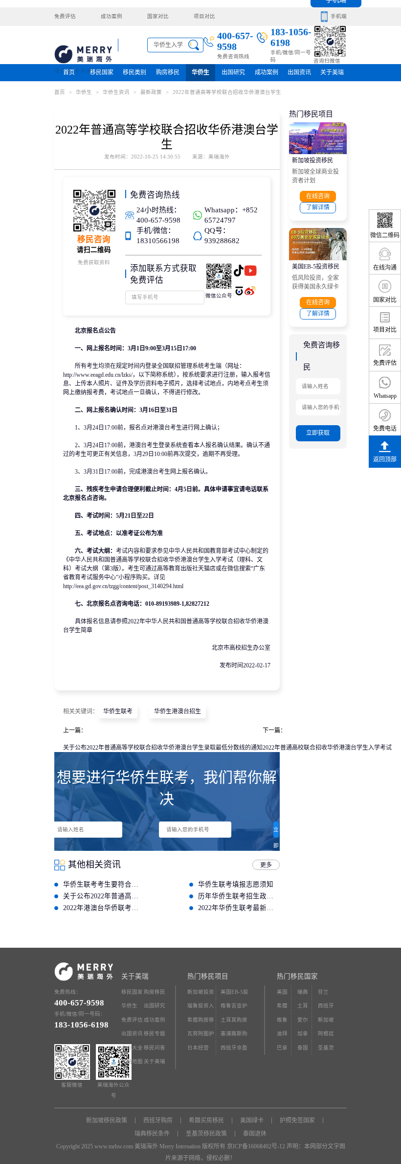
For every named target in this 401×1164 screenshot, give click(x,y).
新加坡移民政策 (106, 1120)
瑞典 (302, 992)
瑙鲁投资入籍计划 (200, 1008)
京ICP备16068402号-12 (256, 1146)
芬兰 (323, 992)
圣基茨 (326, 1047)
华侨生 (200, 72)
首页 (69, 72)
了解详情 (318, 207)
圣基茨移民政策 (206, 1133)
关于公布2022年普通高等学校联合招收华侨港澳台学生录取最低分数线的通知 (163, 747)
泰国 (302, 1047)
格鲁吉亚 (282, 1022)
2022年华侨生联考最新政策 (238, 908)
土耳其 (302, 1008)
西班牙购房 (158, 1120)
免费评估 (65, 16)
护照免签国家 (297, 1120)
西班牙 (326, 1005)
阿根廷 (326, 1033)
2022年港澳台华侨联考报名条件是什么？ (103, 908)
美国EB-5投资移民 (315, 266)
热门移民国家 (297, 976)
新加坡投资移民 (312, 160)
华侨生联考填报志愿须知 (235, 884)
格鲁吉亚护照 (234, 1008)
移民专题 (154, 1033)
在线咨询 (318, 196)
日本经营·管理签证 (199, 1050)
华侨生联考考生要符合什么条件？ (103, 884)
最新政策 (154, 92)
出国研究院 (233, 75)
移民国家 (101, 72)
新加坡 (326, 1020)
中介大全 (132, 1047)
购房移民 (167, 72)
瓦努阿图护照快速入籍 (200, 1036)
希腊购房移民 (200, 1022)
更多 (266, 865)
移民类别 (134, 72)
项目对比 (204, 16)
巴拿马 (282, 1050)
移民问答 (154, 1047)
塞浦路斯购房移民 (234, 1036)
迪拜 (282, 1033)
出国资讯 (132, 1033)
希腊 (282, 1005)
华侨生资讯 (116, 92)
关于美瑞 (332, 72)
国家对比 (158, 16)
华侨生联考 (118, 711)
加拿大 (302, 1036)
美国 (282, 992)
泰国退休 (255, 1133)
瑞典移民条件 (152, 1133)
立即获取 (276, 832)
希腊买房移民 (206, 1120)
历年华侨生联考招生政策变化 (238, 896)
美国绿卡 (252, 1120)
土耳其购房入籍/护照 (234, 1022)
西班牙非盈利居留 (234, 1050)
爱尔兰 (302, 1022)
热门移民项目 (207, 976)
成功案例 (111, 16)
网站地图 (132, 1061)
